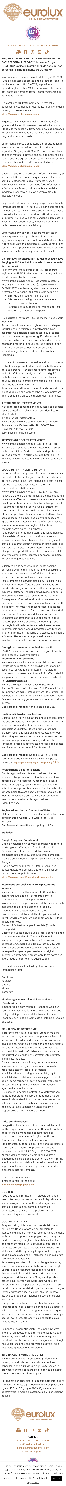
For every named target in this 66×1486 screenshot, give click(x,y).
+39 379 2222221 (27, 45)
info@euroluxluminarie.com (33, 1444)
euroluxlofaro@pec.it (33, 1451)
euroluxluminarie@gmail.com (18, 1184)
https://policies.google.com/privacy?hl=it (36, 762)
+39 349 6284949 (48, 45)
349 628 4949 (41, 1440)
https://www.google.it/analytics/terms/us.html (28, 877)
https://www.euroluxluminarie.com (21, 114)
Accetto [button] (57, 1478)
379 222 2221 (24, 1440)
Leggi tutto (33, 1482)
